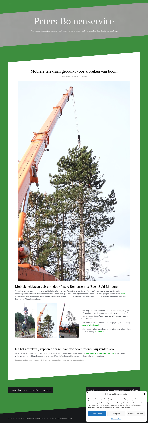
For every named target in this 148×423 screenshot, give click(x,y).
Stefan (76, 76)
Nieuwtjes (83, 76)
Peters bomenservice (65, 360)
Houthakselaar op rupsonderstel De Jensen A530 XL (30, 390)
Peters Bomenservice (74, 21)
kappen (36, 360)
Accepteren (97, 413)
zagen (75, 360)
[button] (143, 394)
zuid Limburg (81, 360)
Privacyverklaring (116, 419)
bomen (22, 360)
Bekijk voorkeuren (135, 413)
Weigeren (116, 413)
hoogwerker (29, 360)
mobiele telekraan (45, 360)
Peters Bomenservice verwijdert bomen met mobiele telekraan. (113, 390)
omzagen (55, 360)
